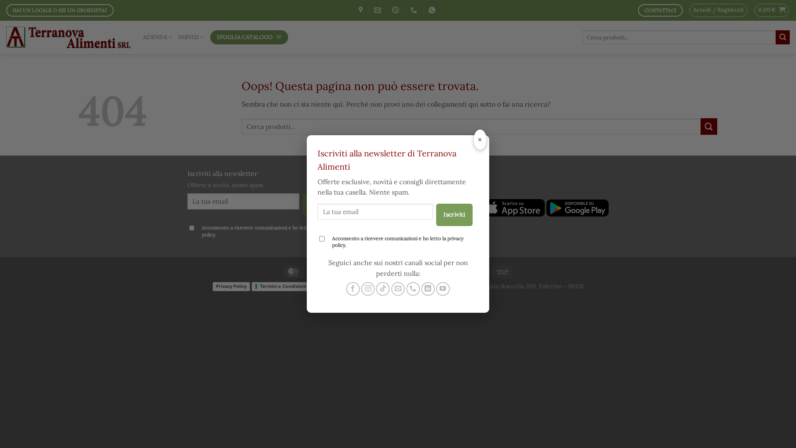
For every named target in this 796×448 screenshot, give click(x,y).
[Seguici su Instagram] (368, 289)
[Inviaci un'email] (398, 289)
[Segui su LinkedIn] (428, 289)
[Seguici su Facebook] (353, 289)
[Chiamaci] (413, 289)
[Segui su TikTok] (383, 289)
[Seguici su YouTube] (443, 289)
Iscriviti (454, 214)
